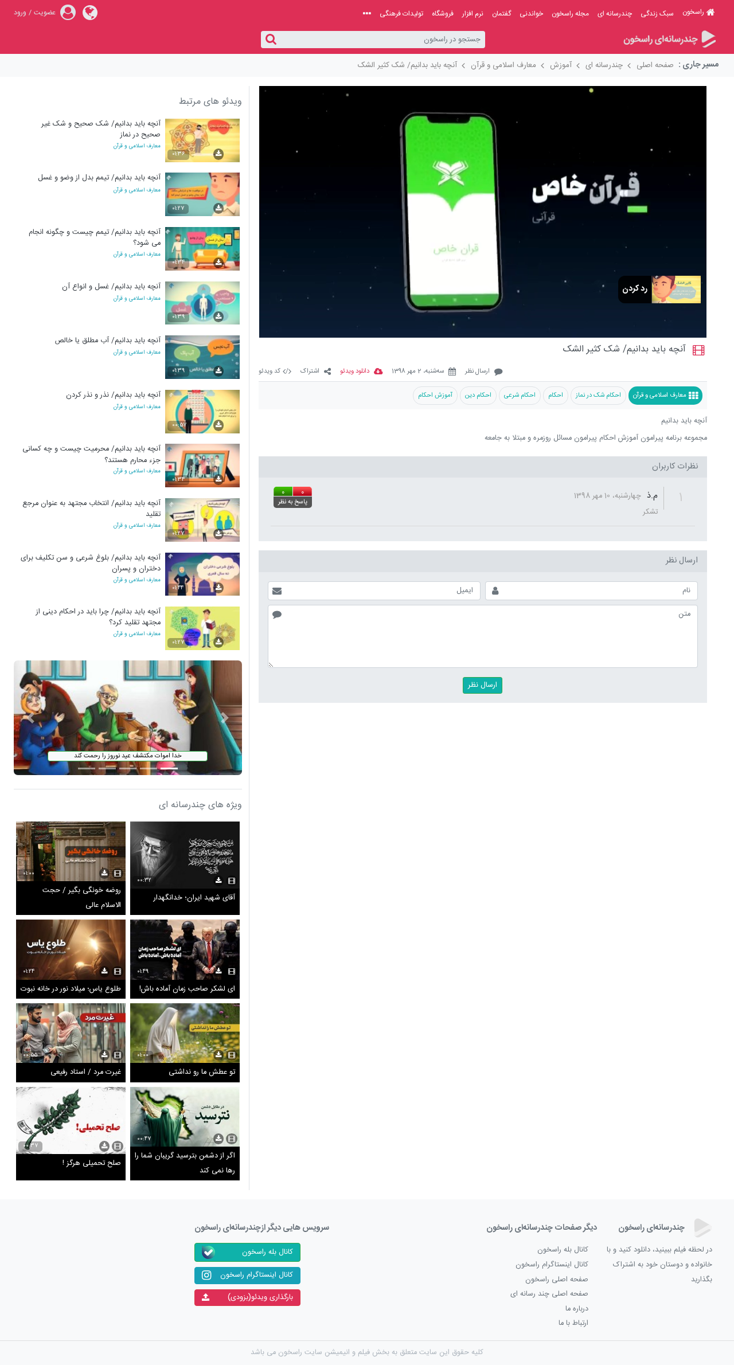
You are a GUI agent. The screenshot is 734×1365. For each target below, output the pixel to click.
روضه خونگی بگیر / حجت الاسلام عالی (81, 898)
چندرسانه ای (615, 13)
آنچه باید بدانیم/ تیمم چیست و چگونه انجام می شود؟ (95, 237)
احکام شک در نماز (598, 395)
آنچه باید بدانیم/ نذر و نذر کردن (113, 395)
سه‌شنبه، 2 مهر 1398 (418, 372)
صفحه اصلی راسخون (556, 1280)
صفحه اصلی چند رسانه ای (549, 1294)
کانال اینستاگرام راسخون (552, 1265)
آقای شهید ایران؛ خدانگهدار (194, 898)
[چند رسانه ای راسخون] (669, 40)
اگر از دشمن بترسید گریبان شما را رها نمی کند (185, 1163)
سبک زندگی (657, 13)
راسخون (693, 12)
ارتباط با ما (573, 1323)
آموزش (561, 65)
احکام (555, 395)
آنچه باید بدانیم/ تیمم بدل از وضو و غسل (99, 178)
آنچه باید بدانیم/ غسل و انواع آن (111, 286)
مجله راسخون (570, 13)
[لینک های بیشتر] (367, 14)
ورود (20, 12)
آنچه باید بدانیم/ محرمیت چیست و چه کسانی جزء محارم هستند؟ (91, 454)
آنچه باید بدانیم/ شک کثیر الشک (407, 65)
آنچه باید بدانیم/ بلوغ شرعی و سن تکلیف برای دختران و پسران (91, 563)
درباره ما (576, 1309)
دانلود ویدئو (354, 372)
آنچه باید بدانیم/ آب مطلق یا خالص (108, 340)
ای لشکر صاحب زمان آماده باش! (187, 989)
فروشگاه (443, 13)
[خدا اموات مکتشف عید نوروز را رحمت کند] (128, 718)
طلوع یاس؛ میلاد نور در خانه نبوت (71, 989)
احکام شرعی (520, 395)
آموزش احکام (435, 395)
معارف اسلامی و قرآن (503, 65)
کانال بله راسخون (562, 1250)
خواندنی (531, 13)
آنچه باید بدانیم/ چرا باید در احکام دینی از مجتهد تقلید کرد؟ (98, 617)
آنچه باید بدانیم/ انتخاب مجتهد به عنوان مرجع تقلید (91, 508)
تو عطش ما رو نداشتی (202, 1072)
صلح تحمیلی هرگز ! (92, 1163)
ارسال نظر (477, 372)
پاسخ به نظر (292, 502)
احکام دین (478, 395)
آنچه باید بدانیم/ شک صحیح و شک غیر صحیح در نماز (101, 129)
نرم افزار (472, 13)
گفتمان (501, 13)
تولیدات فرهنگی (401, 13)
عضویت (45, 12)
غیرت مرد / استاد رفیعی (85, 1072)
